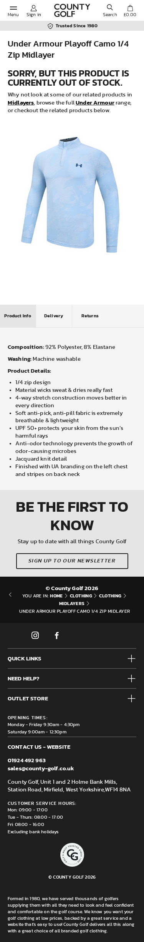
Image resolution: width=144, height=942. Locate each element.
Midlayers (21, 102)
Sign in (33, 14)
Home (56, 596)
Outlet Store (28, 698)
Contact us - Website (39, 746)
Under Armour (95, 102)
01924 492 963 (27, 760)
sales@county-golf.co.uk (41, 768)
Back (10, 603)
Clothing (81, 596)
